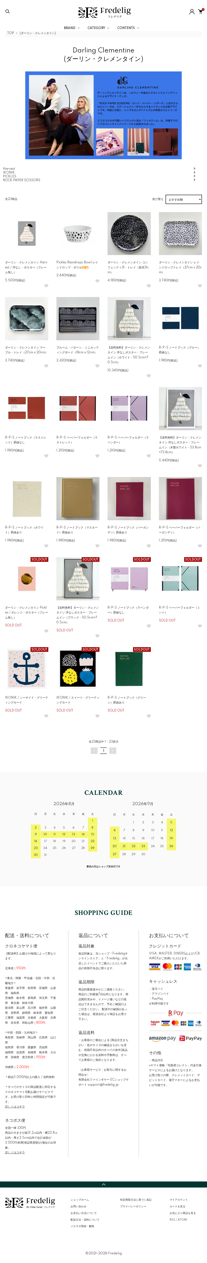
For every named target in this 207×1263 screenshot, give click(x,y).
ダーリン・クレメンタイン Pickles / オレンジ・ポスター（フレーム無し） (26, 612)
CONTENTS (126, 28)
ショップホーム (80, 1199)
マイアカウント (179, 1199)
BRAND (69, 28)
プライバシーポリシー (133, 1206)
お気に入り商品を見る (183, 1213)
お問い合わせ (78, 1206)
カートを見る (177, 1206)
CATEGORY (96, 28)
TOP (10, 33)
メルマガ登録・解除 (82, 1226)
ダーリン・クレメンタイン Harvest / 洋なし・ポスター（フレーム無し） (26, 267)
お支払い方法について (84, 1213)
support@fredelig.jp (103, 1084)
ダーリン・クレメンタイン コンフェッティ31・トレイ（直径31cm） (128, 267)
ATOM (182, 1219)
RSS (172, 1219)
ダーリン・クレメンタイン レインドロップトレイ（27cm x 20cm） (180, 267)
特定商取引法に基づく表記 (136, 1199)
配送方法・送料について (85, 1219)
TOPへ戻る (103, 1184)
